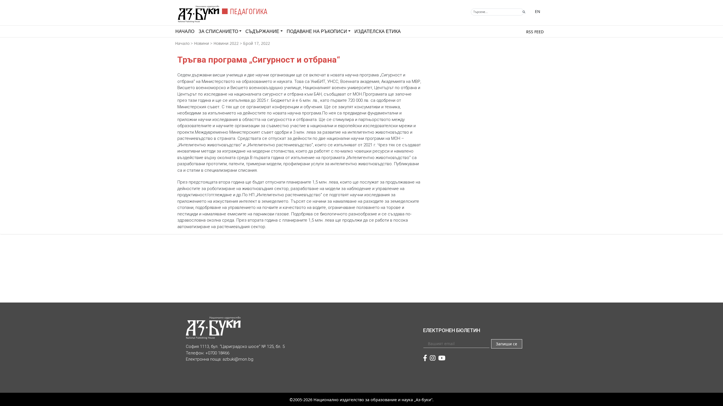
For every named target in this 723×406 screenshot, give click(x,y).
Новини (201, 43)
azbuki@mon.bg (238, 359)
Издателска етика (377, 31)
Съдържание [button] (262, 31)
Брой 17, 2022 (256, 43)
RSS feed (535, 31)
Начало (184, 31)
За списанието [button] (218, 31)
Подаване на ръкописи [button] (317, 31)
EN (537, 11)
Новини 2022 (226, 43)
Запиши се (506, 344)
